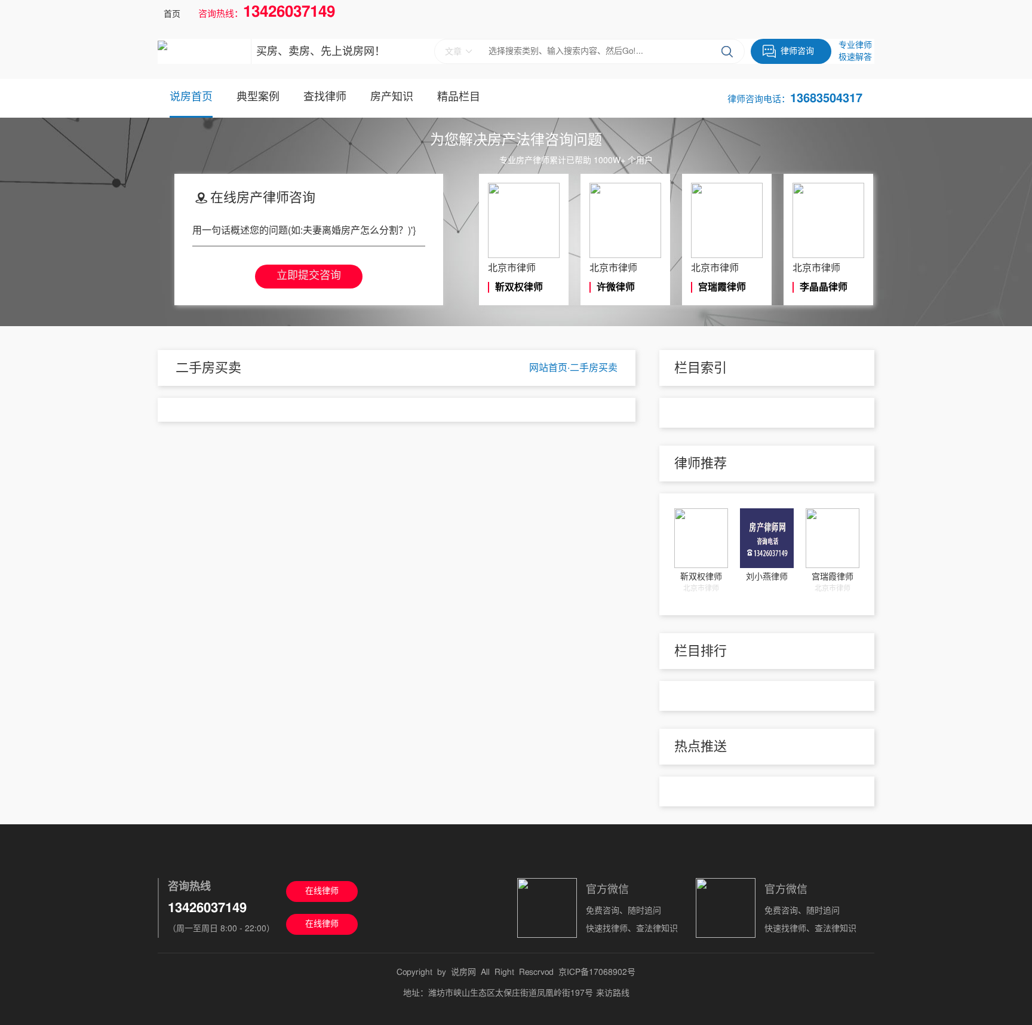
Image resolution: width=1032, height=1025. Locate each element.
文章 (453, 52)
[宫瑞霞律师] (832, 538)
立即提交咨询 (309, 276)
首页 (172, 14)
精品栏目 (458, 97)
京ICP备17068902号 (596, 972)
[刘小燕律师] (767, 538)
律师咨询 (797, 51)
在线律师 (322, 891)
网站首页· (549, 368)
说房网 (463, 972)
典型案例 (258, 97)
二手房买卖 (594, 368)
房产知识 (391, 97)
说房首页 (191, 97)
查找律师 (324, 97)
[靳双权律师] (701, 538)
